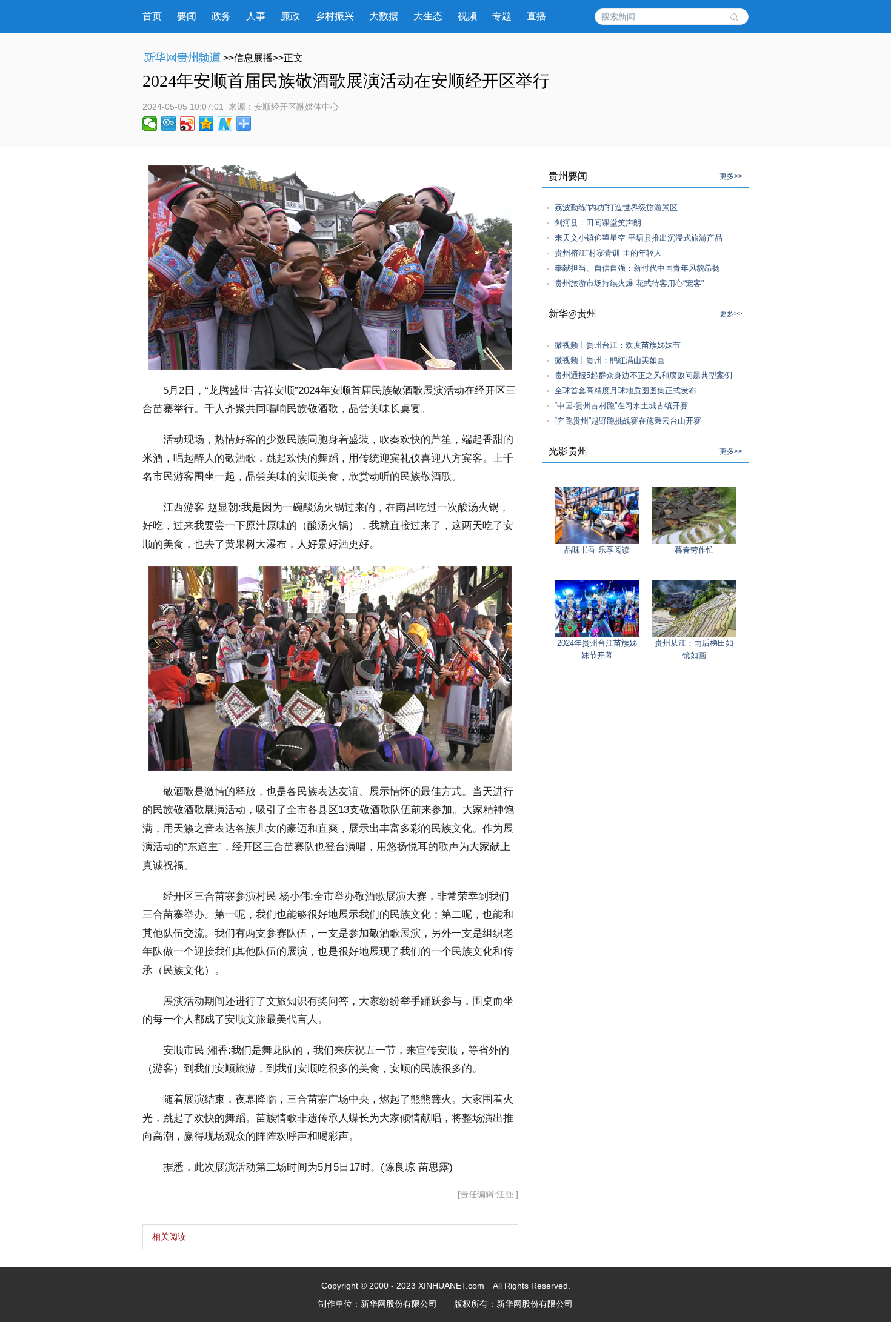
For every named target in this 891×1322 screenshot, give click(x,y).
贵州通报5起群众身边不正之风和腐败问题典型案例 (643, 375)
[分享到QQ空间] (206, 123)
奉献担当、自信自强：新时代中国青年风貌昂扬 (637, 268)
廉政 (290, 16)
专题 (502, 16)
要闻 (186, 16)
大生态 (427, 16)
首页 (152, 16)
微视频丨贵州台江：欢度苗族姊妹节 (618, 345)
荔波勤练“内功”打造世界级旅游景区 (616, 207)
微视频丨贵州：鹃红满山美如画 (610, 360)
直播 (536, 16)
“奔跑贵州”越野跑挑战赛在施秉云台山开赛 (628, 420)
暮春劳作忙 (694, 549)
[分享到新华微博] (225, 123)
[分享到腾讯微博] (168, 123)
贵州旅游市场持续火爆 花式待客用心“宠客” (629, 283)
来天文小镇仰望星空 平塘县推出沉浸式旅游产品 (638, 237)
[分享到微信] (150, 123)
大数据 (383, 16)
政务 (221, 16)
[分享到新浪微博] (187, 123)
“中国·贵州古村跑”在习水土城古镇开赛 (621, 405)
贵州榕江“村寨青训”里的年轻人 (608, 252)
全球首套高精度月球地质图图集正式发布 (625, 390)
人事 (255, 16)
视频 (467, 16)
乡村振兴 (334, 16)
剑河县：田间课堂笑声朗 (598, 222)
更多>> (731, 176)
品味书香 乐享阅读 (597, 549)
